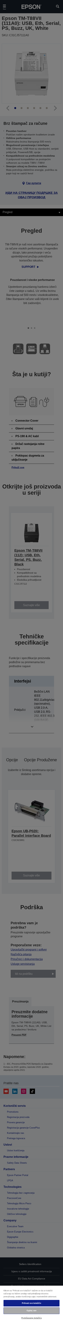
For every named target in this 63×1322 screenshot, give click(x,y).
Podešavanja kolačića (31, 1318)
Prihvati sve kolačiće (31, 1303)
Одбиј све (31, 1310)
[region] (31, 1303)
